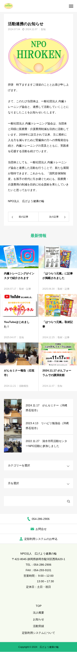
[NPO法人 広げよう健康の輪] (8, 6)
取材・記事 (25, 289)
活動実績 (38, 626)
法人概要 (38, 612)
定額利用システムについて (38, 632)
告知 (43, 29)
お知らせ (38, 619)
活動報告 (23, 386)
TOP (38, 605)
